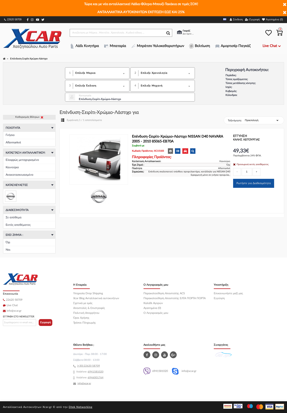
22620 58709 (14, 19)
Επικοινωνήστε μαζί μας (228, 293)
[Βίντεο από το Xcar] (165, 354)
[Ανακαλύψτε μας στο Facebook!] (147, 354)
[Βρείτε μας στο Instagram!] (156, 354)
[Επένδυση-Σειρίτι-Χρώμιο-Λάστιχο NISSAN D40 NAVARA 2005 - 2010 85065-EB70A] (99, 159)
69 (89, 372)
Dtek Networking (80, 407)
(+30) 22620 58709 (88, 366)
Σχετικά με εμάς (83, 303)
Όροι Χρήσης (81, 318)
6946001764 (95, 377)
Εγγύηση (219, 298)
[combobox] (101, 73)
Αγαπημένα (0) (152, 308)
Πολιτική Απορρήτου (86, 313)
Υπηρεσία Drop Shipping (88, 293)
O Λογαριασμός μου (156, 313)
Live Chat (12, 305)
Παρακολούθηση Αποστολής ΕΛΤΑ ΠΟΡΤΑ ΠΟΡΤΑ (175, 298)
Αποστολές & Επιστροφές (89, 308)
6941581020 (160, 371)
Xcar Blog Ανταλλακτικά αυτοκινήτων (96, 298)
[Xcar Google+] (174, 354)
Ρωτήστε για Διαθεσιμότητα (253, 183)
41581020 (97, 372)
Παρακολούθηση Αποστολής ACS (164, 293)
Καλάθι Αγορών (153, 303)
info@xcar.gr (14, 311)
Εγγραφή (45, 322)
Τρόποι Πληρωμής (84, 322)
